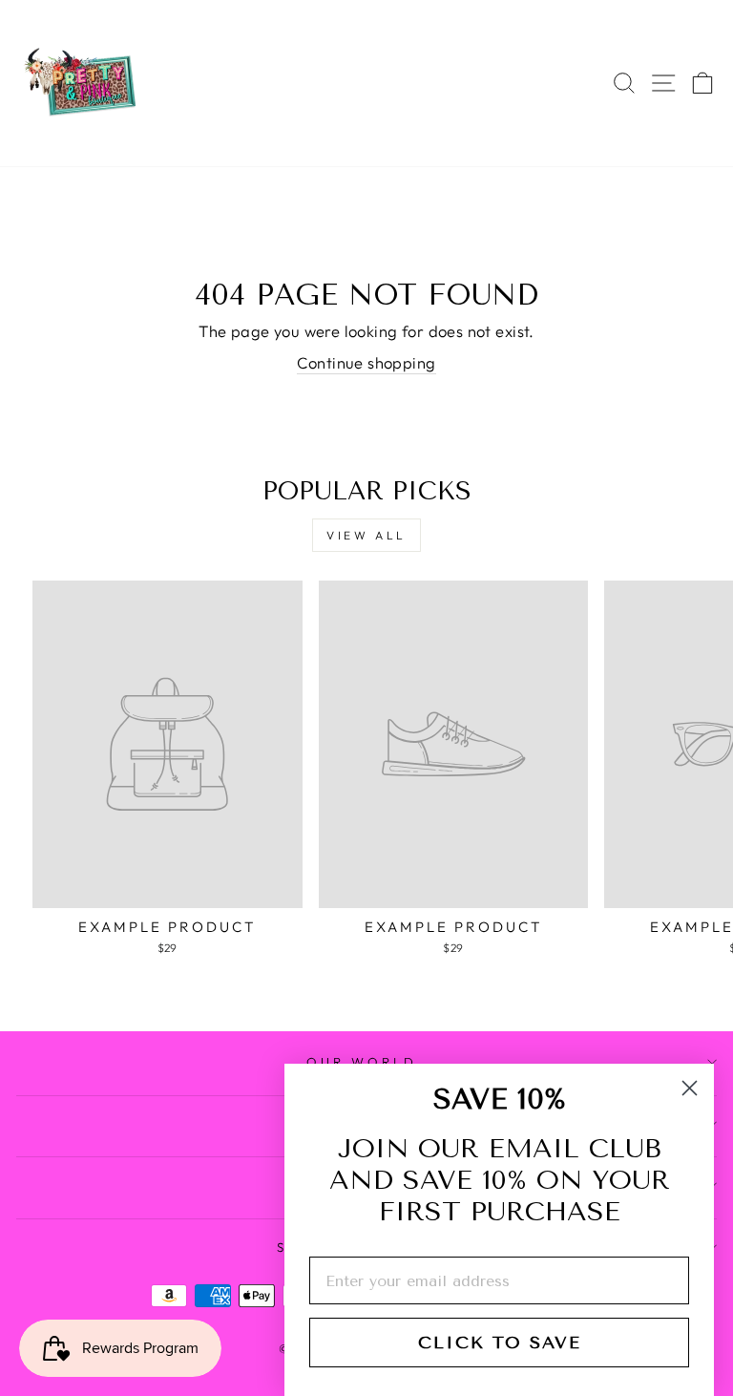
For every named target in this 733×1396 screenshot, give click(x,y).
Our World (361, 1061)
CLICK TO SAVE (499, 1342)
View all (366, 535)
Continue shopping (366, 362)
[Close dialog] (689, 1088)
